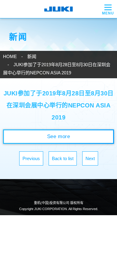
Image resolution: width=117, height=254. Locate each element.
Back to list (63, 158)
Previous (31, 158)
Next (90, 158)
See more (58, 136)
